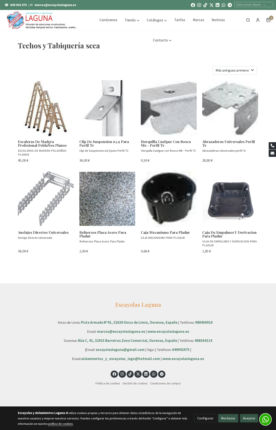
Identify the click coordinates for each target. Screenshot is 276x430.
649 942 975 (18, 5)
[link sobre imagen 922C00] (107, 108)
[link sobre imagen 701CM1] (169, 199)
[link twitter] (211, 5)
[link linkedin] (218, 5)
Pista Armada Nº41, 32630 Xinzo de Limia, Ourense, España (129, 322)
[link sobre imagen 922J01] (230, 108)
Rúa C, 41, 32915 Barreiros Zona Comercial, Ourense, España (128, 340)
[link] (42, 20)
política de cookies (60, 424)
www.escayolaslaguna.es (168, 331)
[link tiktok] (205, 5)
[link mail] (272, 153)
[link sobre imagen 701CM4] (230, 199)
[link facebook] (193, 5)
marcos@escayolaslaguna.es (55, 5)
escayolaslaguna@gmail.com (120, 349)
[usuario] (257, 20)
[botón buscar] (247, 20)
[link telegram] (230, 5)
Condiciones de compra (165, 383)
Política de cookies (107, 383)
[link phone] (272, 146)
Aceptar (249, 418)
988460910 (204, 322)
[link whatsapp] (224, 5)
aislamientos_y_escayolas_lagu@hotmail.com (121, 358)
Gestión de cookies (135, 383)
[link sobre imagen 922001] (169, 108)
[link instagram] (199, 5)
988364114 (203, 340)
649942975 (181, 349)
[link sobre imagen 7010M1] (107, 199)
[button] (132, 20)
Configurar (205, 418)
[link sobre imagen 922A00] (46, 199)
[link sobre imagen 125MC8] (46, 108)
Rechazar (228, 418)
